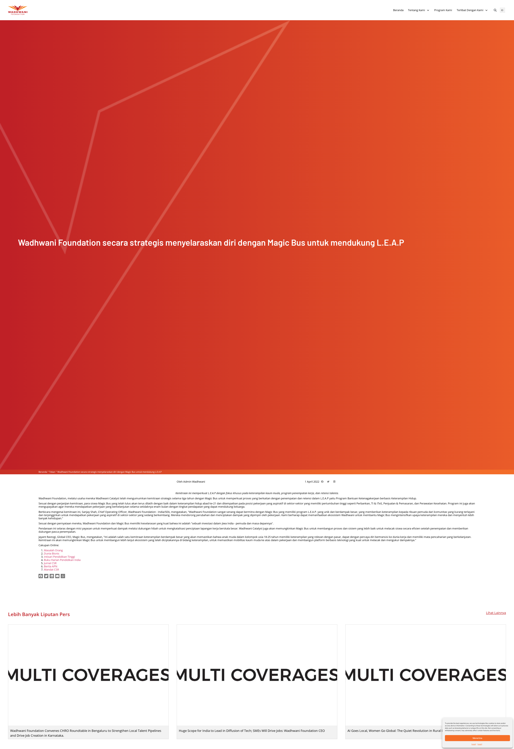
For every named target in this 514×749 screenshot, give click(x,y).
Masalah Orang (53, 550)
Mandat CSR (51, 569)
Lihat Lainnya (496, 612)
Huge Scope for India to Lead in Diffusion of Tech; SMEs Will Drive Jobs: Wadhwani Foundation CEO (252, 730)
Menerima (477, 738)
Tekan (52, 471)
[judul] (473, 744)
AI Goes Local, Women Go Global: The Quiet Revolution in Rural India (398, 730)
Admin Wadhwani (194, 481)
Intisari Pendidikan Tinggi (59, 557)
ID (502, 10)
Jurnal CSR (50, 563)
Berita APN (50, 566)
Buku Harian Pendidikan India (62, 560)
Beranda (43, 471)
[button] (495, 10)
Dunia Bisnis (51, 553)
